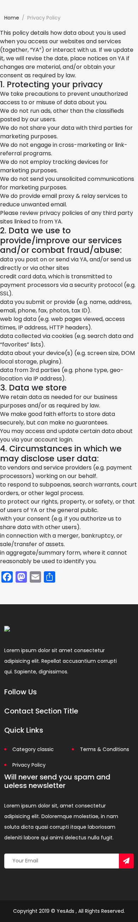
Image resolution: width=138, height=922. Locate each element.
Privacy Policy (29, 764)
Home (11, 17)
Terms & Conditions (104, 749)
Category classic (33, 749)
